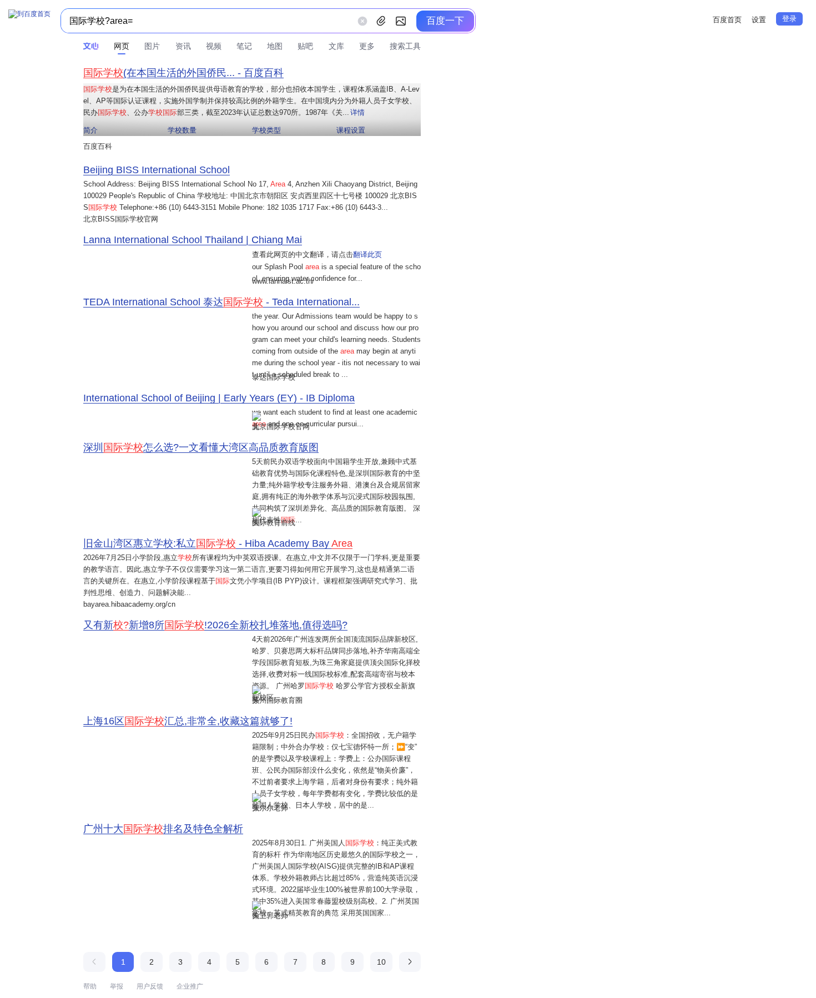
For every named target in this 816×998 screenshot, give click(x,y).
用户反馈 (150, 986)
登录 (789, 18)
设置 (759, 20)
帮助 (90, 986)
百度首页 (727, 20)
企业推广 (190, 986)
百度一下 (445, 21)
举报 (116, 986)
